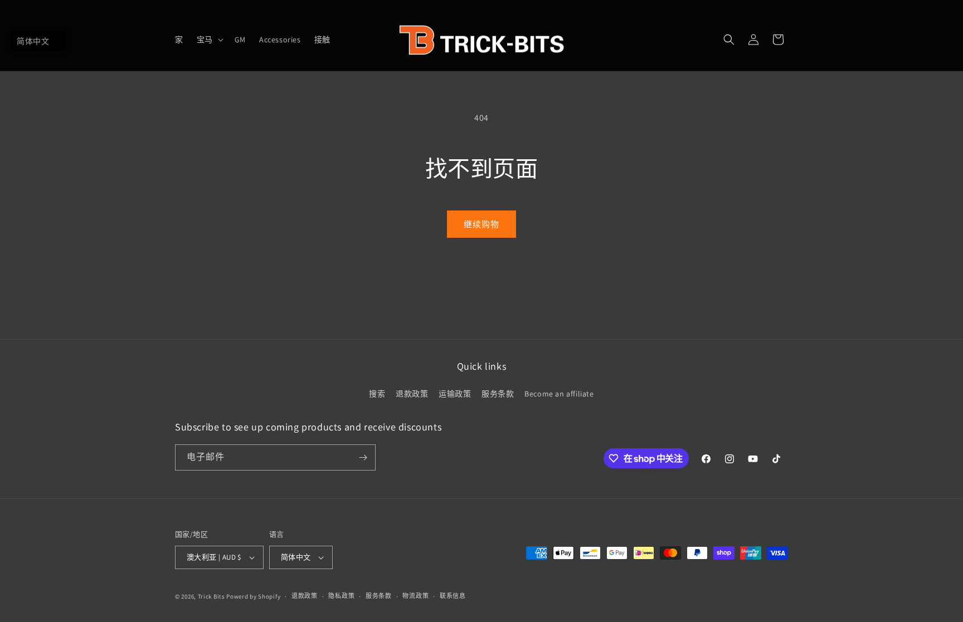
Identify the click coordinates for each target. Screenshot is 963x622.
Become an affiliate (559, 394)
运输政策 (455, 394)
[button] (209, 39)
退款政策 (412, 394)
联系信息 (453, 596)
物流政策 (415, 596)
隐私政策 (341, 596)
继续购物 (481, 224)
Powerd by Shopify (253, 596)
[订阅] (363, 457)
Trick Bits (211, 596)
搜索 (377, 394)
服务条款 (497, 394)
